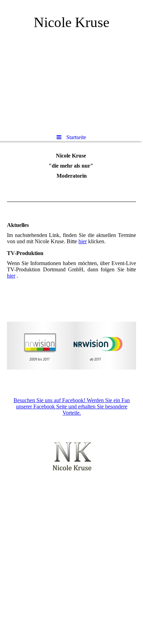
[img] (71, 64)
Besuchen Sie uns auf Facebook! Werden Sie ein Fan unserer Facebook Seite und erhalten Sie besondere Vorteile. (72, 406)
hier (82, 241)
